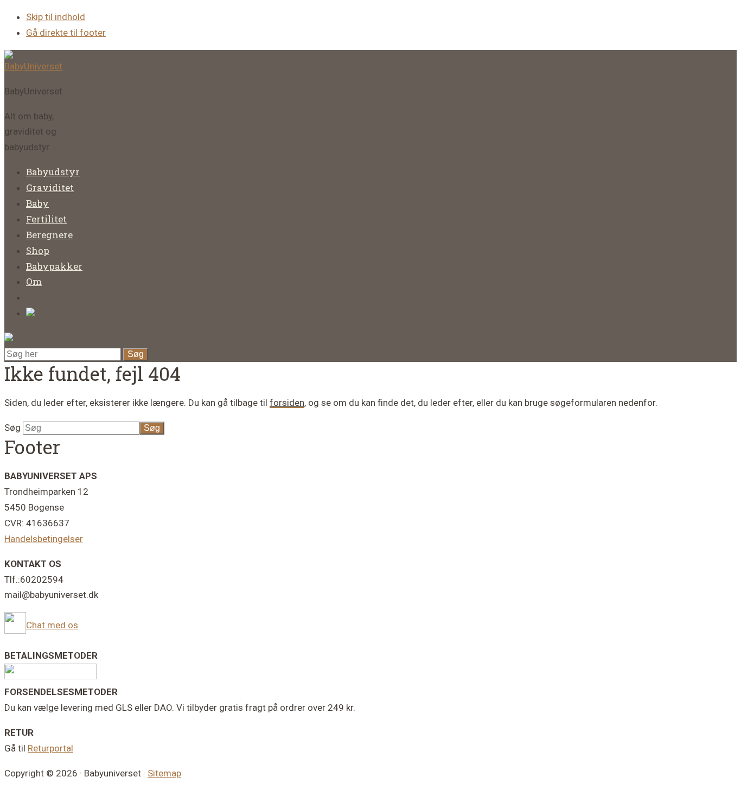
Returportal (50, 748)
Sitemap (164, 773)
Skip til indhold (55, 16)
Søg (13, 427)
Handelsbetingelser (43, 538)
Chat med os (52, 625)
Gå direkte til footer (66, 32)
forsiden (287, 402)
